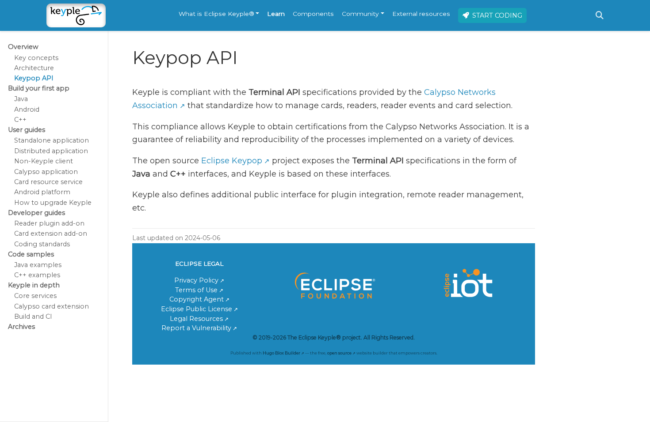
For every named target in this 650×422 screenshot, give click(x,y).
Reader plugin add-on (49, 223)
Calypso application (46, 172)
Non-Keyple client (43, 161)
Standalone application (51, 140)
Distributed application (51, 151)
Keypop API (34, 78)
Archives (21, 327)
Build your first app (38, 88)
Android (26, 109)
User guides (26, 130)
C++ (20, 120)
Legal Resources (196, 319)
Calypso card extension (51, 306)
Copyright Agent (196, 299)
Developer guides (36, 213)
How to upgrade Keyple (53, 203)
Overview (23, 47)
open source (339, 352)
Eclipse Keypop (231, 161)
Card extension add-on (50, 233)
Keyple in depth (34, 285)
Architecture (34, 68)
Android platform (42, 192)
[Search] (600, 15)
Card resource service (48, 182)
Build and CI (33, 316)
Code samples (31, 254)
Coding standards (42, 244)
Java (21, 99)
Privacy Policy (196, 280)
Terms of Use (196, 290)
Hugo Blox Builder (281, 352)
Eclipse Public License (196, 309)
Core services (35, 296)
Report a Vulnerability (196, 328)
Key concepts (36, 58)
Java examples (37, 265)
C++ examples (37, 275)
